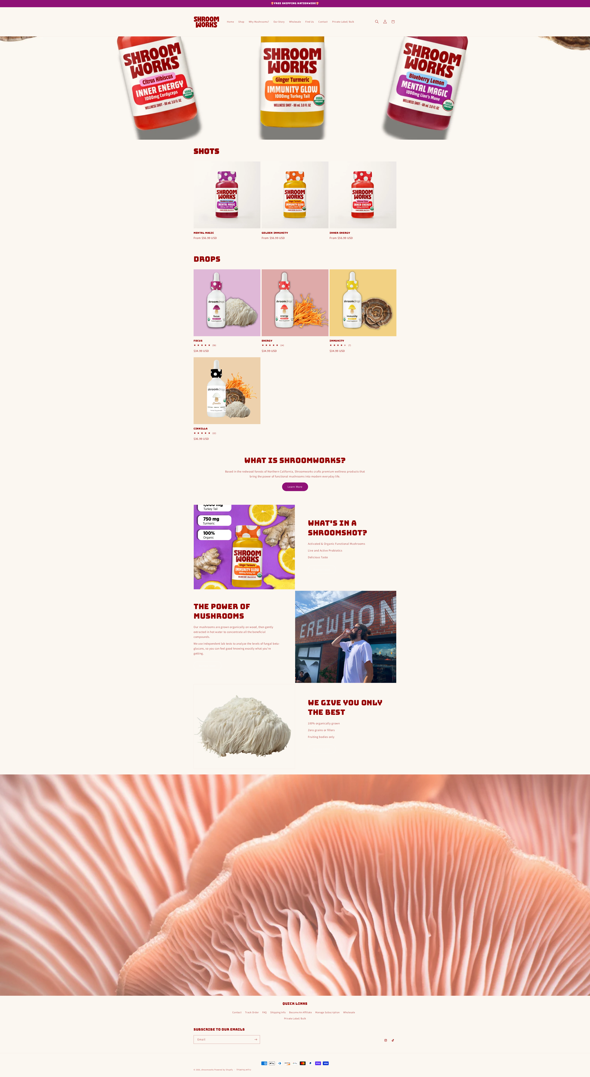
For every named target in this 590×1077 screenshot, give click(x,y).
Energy (267, 340)
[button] (377, 22)
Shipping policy (243, 1069)
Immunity (337, 340)
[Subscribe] (256, 1039)
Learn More (295, 486)
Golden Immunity (275, 232)
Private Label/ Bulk (295, 1018)
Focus (198, 340)
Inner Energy (340, 232)
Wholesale (349, 1012)
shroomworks (207, 1069)
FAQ (264, 1012)
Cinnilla (201, 428)
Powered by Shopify (223, 1069)
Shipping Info (278, 1012)
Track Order (252, 1012)
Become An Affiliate (300, 1012)
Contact (237, 1012)
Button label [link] (321, 569)
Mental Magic (204, 232)
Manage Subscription (327, 1012)
